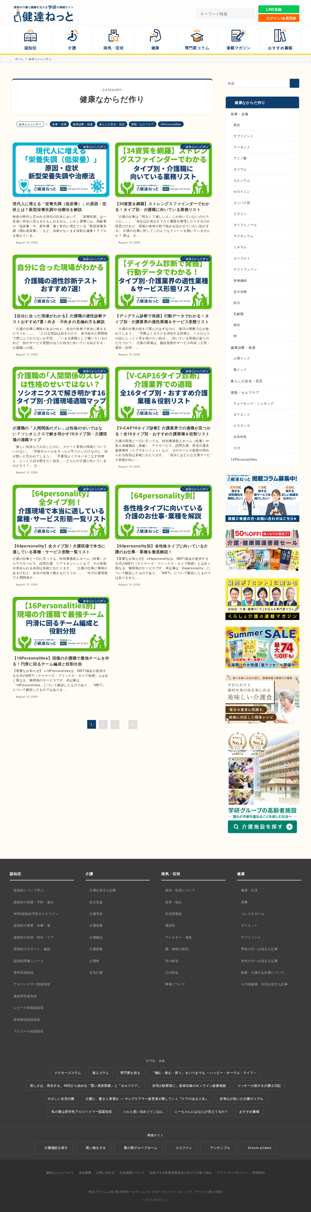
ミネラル (240, 247)
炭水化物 (240, 291)
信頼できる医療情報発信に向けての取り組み (180, 1172)
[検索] (248, 13)
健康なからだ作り (250, 102)
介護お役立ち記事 (102, 890)
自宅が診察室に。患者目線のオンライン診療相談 (189, 1085)
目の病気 (172, 960)
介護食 (94, 960)
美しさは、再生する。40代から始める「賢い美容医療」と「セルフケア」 (85, 1085)
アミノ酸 (240, 158)
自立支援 (96, 902)
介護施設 (96, 937)
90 (133, 724)
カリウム (240, 169)
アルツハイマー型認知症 (32, 984)
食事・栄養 (59, 124)
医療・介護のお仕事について (263, 972)
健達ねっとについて (60, 1172)
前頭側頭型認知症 (27, 1019)
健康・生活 (249, 890)
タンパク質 (241, 202)
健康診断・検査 (83, 124)
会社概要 (85, 1172)
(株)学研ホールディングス (132, 1191)
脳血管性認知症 (25, 996)
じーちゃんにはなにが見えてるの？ (201, 1111)
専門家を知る (130, 1072)
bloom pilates (259, 1147)
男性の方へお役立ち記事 (259, 948)
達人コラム (100, 1072)
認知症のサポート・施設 (32, 948)
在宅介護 (96, 972)
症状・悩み (173, 902)
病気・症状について (180, 890)
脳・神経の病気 (177, 948)
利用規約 (258, 1172)
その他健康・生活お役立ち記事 (264, 984)
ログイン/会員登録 (281, 18)
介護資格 (96, 948)
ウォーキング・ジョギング (253, 403)
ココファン (183, 1147)
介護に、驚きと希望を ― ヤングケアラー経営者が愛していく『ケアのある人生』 (147, 1098)
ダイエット (241, 414)
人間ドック (241, 358)
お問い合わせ (105, 1172)
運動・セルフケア (142, 124)
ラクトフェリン (245, 269)
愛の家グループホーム (140, 1147)
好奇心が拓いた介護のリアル (241, 1098)
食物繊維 (240, 280)
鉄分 (236, 302)
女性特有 (240, 436)
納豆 (236, 324)
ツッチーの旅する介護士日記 (259, 1085)
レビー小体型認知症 (29, 1007)
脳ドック (240, 369)
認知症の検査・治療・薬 (32, 925)
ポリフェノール (245, 224)
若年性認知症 (24, 972)
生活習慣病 (173, 913)
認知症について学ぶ (29, 890)
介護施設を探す (56, 1147)
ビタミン (240, 213)
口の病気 (172, 972)
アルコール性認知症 (29, 1031)
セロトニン (241, 191)
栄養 (244, 902)
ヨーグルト (241, 258)
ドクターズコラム (67, 1072)
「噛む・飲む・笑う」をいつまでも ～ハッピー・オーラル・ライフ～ (204, 1072)
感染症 (170, 925)
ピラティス (241, 425)
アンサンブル (220, 1147)
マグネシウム (243, 236)
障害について (175, 984)
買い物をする (96, 1147)
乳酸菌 (238, 313)
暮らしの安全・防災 (112, 124)
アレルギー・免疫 (178, 937)
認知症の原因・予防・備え (34, 902)
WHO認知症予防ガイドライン (36, 913)
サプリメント (243, 136)
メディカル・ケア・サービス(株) (190, 1191)
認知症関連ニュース (29, 960)
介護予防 (96, 913)
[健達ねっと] (44, 13)
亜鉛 (236, 124)
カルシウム (241, 180)
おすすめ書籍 (249, 1111)
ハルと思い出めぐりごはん (143, 1111)
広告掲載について (132, 1172)
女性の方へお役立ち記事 (259, 960)
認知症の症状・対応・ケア (34, 937)
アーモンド (241, 147)
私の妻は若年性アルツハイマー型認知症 (82, 1111)
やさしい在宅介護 (61, 1098)
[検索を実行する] (294, 83)
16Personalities (170, 124)
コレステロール (253, 913)
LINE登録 (274, 9)
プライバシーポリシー (232, 1172)
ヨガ (236, 447)
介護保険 (96, 925)
